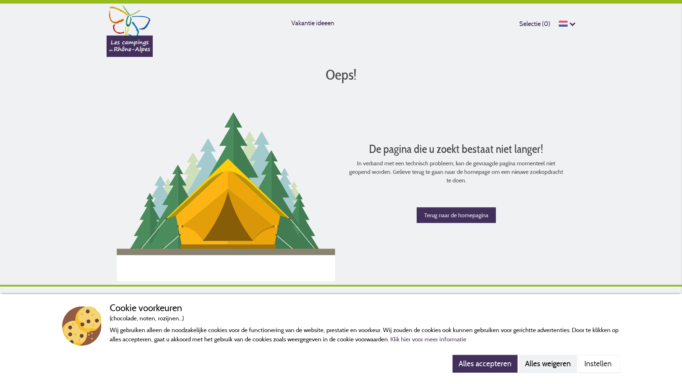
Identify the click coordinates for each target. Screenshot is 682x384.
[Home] (130, 19)
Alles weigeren (548, 363)
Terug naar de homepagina (456, 215)
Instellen (598, 363)
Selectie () (534, 24)
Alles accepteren (485, 363)
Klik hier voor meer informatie (428, 339)
